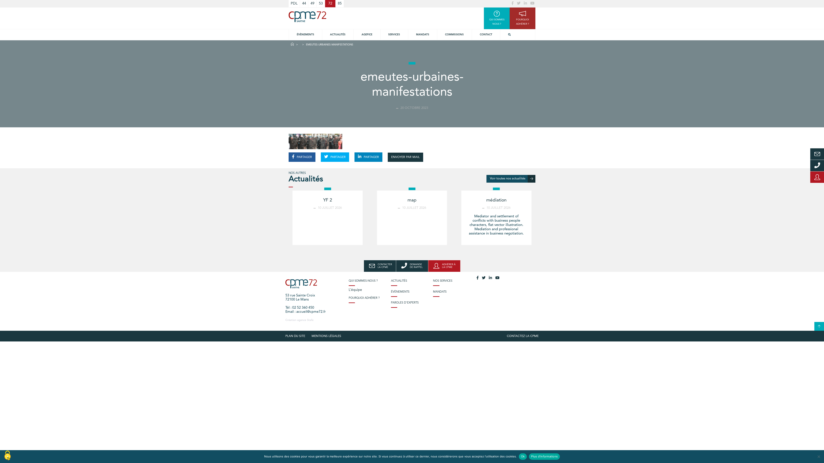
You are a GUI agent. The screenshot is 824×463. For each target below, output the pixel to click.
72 (330, 3)
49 (312, 3)
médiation (496, 200)
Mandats (422, 34)
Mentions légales (326, 336)
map (412, 200)
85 (340, 3)
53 (321, 3)
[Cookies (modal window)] (7, 455)
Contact (486, 34)
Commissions (454, 34)
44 (304, 3)
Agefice (367, 34)
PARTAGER (304, 157)
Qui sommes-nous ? (363, 281)
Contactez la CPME (523, 336)
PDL (294, 3)
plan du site (295, 336)
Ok (523, 456)
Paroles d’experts (405, 302)
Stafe (310, 320)
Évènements (305, 34)
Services (394, 34)
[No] (818, 456)
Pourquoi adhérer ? (364, 298)
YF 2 (327, 200)
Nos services (442, 281)
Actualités (337, 34)
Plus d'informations (544, 456)
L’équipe (355, 290)
